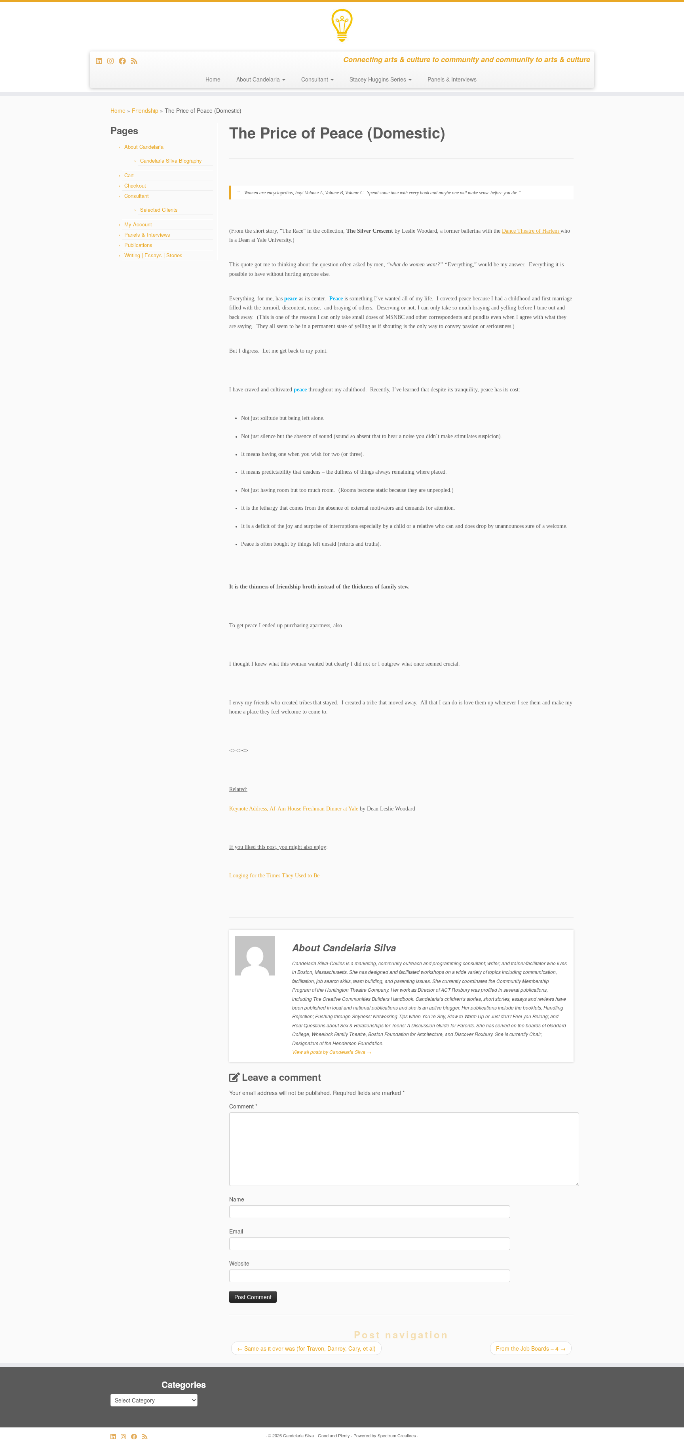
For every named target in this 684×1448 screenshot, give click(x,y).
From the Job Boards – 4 (531, 1348)
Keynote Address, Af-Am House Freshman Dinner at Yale (294, 809)
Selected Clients (159, 209)
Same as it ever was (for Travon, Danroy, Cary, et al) (306, 1348)
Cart (129, 175)
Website (239, 1263)
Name (236, 1199)
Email (236, 1231)
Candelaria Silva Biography (171, 160)
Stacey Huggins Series (379, 79)
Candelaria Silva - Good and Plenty (316, 1435)
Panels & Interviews (452, 79)
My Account (138, 224)
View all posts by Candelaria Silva (331, 1051)
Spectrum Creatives (397, 1435)
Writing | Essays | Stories (153, 255)
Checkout (135, 185)
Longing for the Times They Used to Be (274, 876)
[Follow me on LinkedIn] (101, 60)
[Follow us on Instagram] (113, 60)
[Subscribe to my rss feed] (136, 60)
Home (212, 79)
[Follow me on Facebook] (125, 60)
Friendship (145, 110)
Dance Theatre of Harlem (531, 231)
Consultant (315, 79)
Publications (138, 245)
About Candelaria (258, 79)
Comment (243, 1106)
